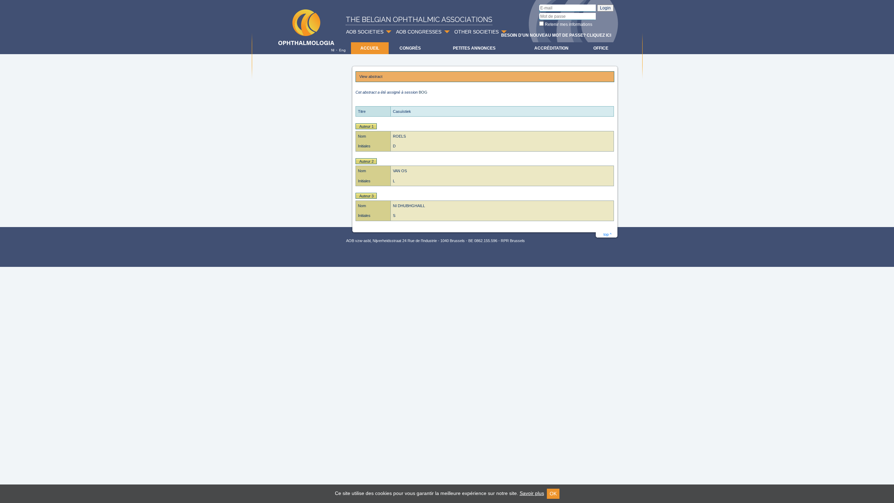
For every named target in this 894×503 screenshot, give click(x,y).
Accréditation (551, 48)
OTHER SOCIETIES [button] (476, 32)
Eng (342, 50)
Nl (332, 50)
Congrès (410, 48)
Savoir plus (532, 493)
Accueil (369, 48)
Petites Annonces (474, 48)
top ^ (607, 234)
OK (553, 493)
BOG (423, 92)
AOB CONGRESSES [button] (418, 32)
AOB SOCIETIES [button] (364, 32)
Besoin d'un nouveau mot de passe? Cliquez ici (556, 35)
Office (600, 48)
